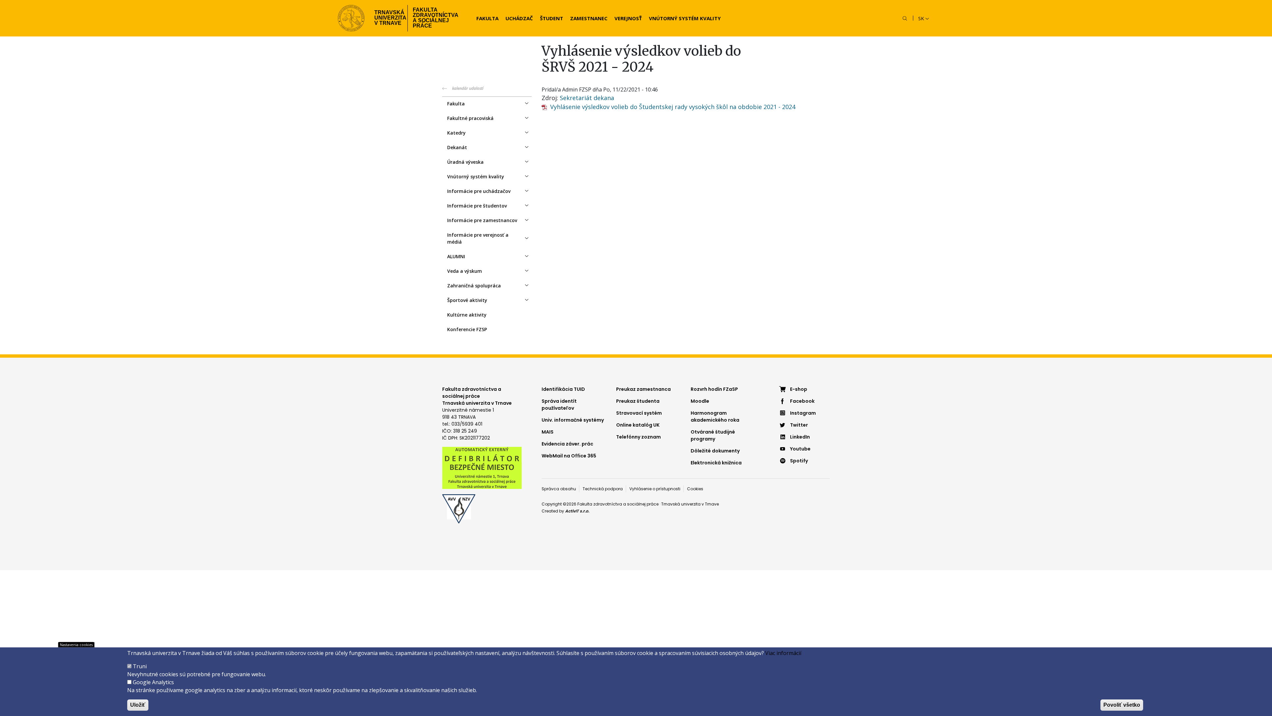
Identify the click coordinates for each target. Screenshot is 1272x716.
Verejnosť (628, 18)
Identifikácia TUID (563, 389)
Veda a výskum (464, 271)
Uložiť (137, 705)
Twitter (799, 425)
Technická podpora (603, 489)
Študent (551, 18)
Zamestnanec (589, 18)
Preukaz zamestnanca (643, 389)
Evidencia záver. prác (567, 444)
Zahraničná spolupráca (474, 285)
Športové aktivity (467, 300)
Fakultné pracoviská (470, 118)
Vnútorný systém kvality (685, 18)
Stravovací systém (639, 413)
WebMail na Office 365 (569, 455)
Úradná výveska (465, 162)
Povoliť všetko (1121, 705)
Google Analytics (153, 682)
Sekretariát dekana (587, 98)
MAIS (548, 432)
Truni (140, 666)
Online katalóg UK (638, 425)
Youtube (800, 449)
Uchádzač (519, 18)
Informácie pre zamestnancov (482, 220)
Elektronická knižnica (716, 462)
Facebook (802, 401)
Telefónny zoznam (638, 437)
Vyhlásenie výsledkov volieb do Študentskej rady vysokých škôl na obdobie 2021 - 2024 (672, 107)
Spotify (799, 460)
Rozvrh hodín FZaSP (714, 389)
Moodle (700, 401)
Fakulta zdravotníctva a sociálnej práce (435, 18)
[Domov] (351, 18)
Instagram (803, 413)
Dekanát (457, 147)
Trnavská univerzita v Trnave (388, 18)
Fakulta (487, 18)
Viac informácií (783, 653)
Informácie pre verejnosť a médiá (477, 238)
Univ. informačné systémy (573, 420)
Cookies (695, 489)
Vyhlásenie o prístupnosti (654, 489)
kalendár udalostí (467, 88)
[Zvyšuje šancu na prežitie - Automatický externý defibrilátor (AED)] (482, 467)
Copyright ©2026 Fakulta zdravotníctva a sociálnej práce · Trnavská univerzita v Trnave (630, 504)
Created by (565, 511)
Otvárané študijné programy (713, 435)
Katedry (456, 133)
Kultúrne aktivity (467, 315)
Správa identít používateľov (559, 404)
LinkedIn (800, 437)
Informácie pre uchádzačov (478, 191)
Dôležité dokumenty (715, 451)
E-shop (798, 389)
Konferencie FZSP (467, 329)
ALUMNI (456, 256)
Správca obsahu (559, 489)
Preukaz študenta (638, 401)
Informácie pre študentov (477, 206)
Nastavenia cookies (76, 644)
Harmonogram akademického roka (715, 416)
